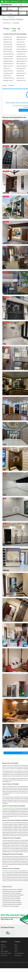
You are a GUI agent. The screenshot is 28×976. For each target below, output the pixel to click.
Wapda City (7, 39)
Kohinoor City (21, 80)
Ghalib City (7, 75)
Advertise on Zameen (6, 953)
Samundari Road (8, 54)
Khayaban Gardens (8, 61)
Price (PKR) (4, 12)
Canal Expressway (22, 58)
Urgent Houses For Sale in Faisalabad (11, 896)
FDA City (6, 68)
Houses (14, 29)
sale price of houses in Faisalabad (12, 808)
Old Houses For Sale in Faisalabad (10, 906)
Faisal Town (20, 42)
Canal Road (7, 37)
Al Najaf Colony (8, 63)
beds (20, 12)
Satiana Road (7, 49)
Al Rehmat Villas (8, 78)
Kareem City (20, 78)
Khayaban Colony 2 (8, 80)
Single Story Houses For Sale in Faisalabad (12, 889)
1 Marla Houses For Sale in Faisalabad (11, 893)
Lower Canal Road (8, 56)
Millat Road (20, 75)
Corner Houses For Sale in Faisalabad (11, 900)
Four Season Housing (8, 73)
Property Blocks (15, 1)
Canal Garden (21, 54)
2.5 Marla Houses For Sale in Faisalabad (11, 902)
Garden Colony (21, 73)
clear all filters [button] (16, 23)
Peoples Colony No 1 (8, 70)
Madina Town (7, 66)
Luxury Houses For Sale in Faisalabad (11, 898)
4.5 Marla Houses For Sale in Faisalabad (11, 904)
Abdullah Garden (22, 51)
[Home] (2, 1)
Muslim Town (21, 44)
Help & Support (4, 951)
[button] (4, 9)
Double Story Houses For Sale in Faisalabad (12, 895)
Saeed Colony (21, 39)
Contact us (3, 947)
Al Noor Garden (21, 49)
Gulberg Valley (8, 58)
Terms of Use (4, 955)
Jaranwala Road (21, 46)
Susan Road (20, 70)
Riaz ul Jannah (21, 63)
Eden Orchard (7, 51)
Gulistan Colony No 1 (22, 56)
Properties (6, 1)
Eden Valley (7, 42)
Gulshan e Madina (22, 66)
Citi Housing (7, 44)
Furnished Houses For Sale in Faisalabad (12, 891)
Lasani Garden (21, 68)
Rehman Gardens (22, 61)
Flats (19, 29)
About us (3, 944)
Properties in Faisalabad (8, 870)
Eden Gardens (7, 46)
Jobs (2, 949)
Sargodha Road (21, 37)
